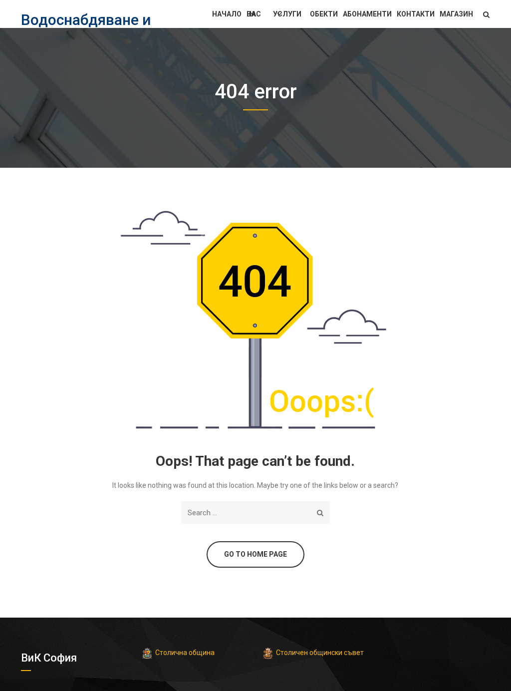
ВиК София (49, 658)
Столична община (185, 653)
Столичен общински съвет (320, 653)
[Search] (320, 512)
